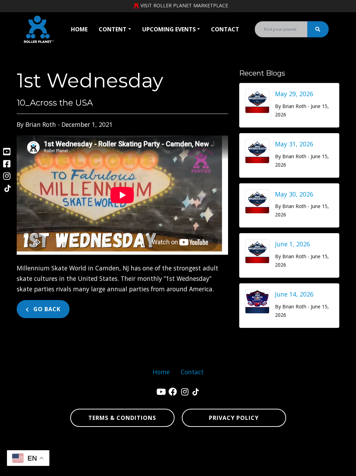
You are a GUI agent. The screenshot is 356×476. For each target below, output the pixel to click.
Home (79, 29)
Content (113, 29)
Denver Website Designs (90, 446)
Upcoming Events (169, 29)
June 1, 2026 (292, 244)
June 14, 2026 (294, 294)
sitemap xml (294, 446)
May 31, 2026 (294, 144)
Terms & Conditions (122, 418)
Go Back (46, 309)
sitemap (266, 446)
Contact (225, 29)
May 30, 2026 (294, 194)
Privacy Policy (234, 418)
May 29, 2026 (294, 94)
